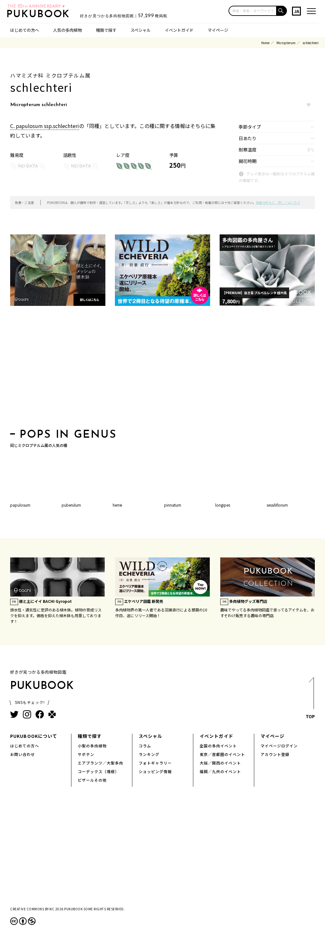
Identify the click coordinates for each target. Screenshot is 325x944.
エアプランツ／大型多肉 (100, 762)
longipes (222, 505)
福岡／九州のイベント (220, 771)
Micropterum (285, 42)
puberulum (71, 505)
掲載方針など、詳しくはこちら (278, 202)
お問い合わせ (22, 754)
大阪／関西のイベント (220, 762)
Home (265, 42)
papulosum (20, 505)
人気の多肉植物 (67, 30)
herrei (117, 505)
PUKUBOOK (40, 15)
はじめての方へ (24, 30)
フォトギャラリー (155, 762)
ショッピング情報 (155, 771)
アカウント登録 (275, 754)
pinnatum (172, 505)
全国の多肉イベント (218, 745)
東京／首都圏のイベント (222, 754)
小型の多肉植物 (92, 745)
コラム (145, 745)
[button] (282, 11)
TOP (310, 716)
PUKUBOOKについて (33, 736)
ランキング (149, 754)
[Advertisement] (162, 369)
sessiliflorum (277, 505)
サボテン (86, 754)
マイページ (218, 30)
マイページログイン (279, 745)
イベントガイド (179, 30)
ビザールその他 (92, 780)
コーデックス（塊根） (98, 771)
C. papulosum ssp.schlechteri (44, 126)
